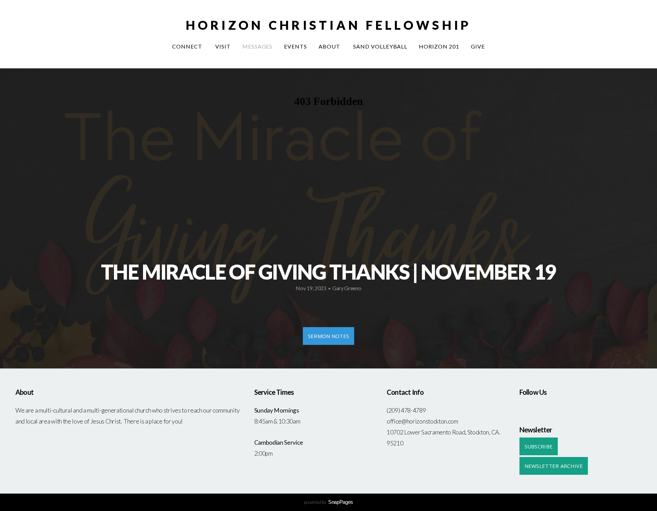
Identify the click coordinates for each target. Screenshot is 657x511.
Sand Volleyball (380, 46)
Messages (257, 46)
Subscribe (539, 446)
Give (478, 46)
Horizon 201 (439, 46)
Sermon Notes (328, 336)
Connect (188, 46)
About (330, 46)
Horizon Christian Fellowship (329, 24)
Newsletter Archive (554, 465)
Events (295, 46)
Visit (223, 46)
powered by (328, 502)
